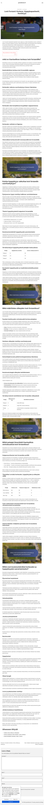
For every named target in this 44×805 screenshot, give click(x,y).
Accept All (11, 801)
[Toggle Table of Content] (14, 54)
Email (3, 778)
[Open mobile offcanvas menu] (42, 2)
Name (3, 772)
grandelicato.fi (22, 2)
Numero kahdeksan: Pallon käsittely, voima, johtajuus (15, 734)
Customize (6, 799)
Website (3, 783)
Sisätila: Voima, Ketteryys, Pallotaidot (11, 732)
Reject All (15, 799)
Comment (4, 756)
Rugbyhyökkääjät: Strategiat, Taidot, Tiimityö (13, 736)
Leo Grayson (24, 9)
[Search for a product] (1, 2)
